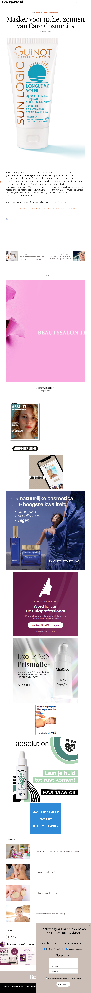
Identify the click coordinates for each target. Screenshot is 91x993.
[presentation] (11, 327)
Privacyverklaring (31, 986)
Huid (33, 13)
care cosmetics (22, 209)
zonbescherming (58, 209)
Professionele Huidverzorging (47, 13)
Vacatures (6, 986)
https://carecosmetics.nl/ (63, 202)
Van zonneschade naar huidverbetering (49, 914)
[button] (9, 956)
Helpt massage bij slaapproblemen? (47, 872)
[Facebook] (80, 3)
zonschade (71, 209)
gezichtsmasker (35, 209)
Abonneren (14, 986)
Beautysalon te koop (45, 387)
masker (46, 209)
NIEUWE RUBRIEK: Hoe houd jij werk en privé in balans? (56, 852)
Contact (21, 986)
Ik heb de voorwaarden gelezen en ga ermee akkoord (64, 978)
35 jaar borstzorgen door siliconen (46, 893)
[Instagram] (77, 3)
